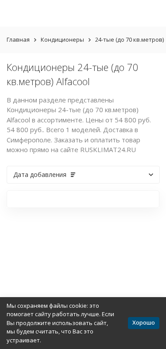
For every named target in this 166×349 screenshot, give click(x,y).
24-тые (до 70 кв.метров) (129, 39)
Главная (18, 39)
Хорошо (143, 322)
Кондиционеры (62, 39)
